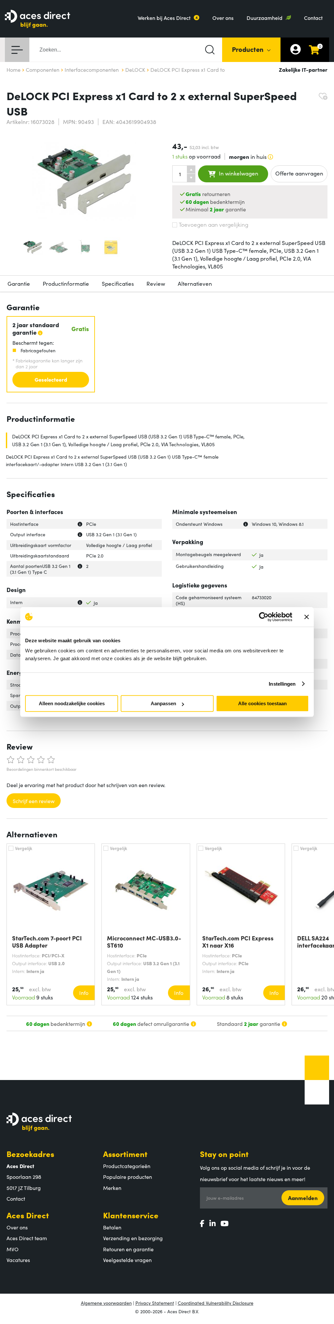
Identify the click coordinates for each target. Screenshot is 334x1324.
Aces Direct (28, 1215)
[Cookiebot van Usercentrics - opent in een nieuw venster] (263, 617)
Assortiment (125, 1153)
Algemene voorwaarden (106, 1303)
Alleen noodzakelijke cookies (72, 703)
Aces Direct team (27, 1237)
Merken (112, 1187)
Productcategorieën (126, 1165)
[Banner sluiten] (306, 617)
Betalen (112, 1227)
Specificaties (118, 283)
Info (83, 992)
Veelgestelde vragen (127, 1259)
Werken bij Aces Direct (164, 18)
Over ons (223, 18)
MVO (13, 1249)
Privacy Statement (154, 1303)
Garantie (19, 283)
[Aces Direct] (37, 19)
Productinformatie (66, 283)
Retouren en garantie (128, 1249)
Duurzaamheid (264, 18)
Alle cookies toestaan (262, 703)
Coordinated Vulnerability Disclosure (215, 1303)
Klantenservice (131, 1215)
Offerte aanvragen (299, 173)
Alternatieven (195, 283)
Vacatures (18, 1259)
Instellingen (282, 684)
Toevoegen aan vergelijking (213, 224)
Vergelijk (23, 848)
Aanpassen (163, 703)
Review (155, 283)
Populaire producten (127, 1176)
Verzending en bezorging (133, 1237)
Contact (313, 18)
